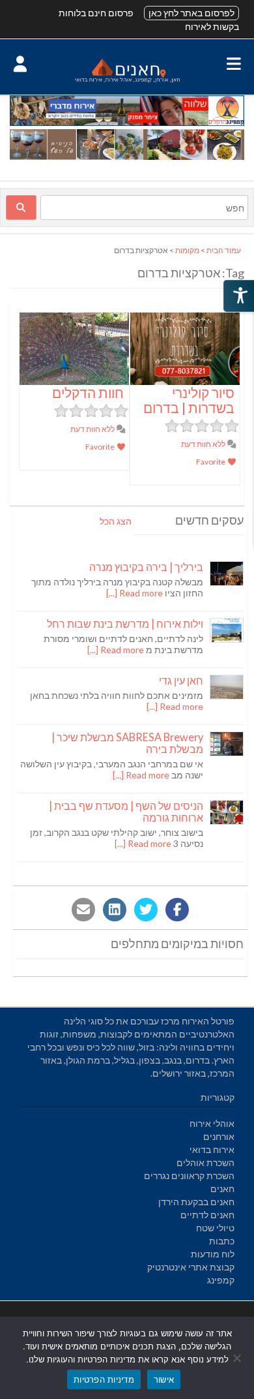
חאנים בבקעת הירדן (196, 1201)
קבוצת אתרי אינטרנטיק (190, 1266)
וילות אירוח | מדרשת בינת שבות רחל (125, 623)
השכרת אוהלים (205, 1162)
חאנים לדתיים (207, 1214)
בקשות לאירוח (212, 26)
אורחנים (218, 1136)
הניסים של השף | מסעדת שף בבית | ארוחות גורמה (126, 811)
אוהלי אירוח (212, 1123)
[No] (237, 1357)
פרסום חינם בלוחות (96, 12)
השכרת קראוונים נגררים (189, 1175)
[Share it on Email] (83, 909)
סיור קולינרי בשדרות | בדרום (188, 400)
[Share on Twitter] (146, 909)
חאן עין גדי (181, 680)
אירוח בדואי (212, 1149)
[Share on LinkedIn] (114, 909)
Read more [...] (134, 592)
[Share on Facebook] (177, 909)
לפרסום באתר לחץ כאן (191, 12)
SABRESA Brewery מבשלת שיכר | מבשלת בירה (127, 743)
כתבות (221, 1240)
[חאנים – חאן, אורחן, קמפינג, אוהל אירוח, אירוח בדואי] (127, 81)
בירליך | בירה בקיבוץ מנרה (146, 567)
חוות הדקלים (88, 392)
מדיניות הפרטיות (104, 1379)
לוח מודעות (212, 1253)
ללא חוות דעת (204, 444)
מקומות (187, 250)
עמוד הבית (223, 250)
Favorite (211, 462)
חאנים (222, 1188)
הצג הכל (116, 521)
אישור (164, 1379)
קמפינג (220, 1279)
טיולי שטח (215, 1227)
